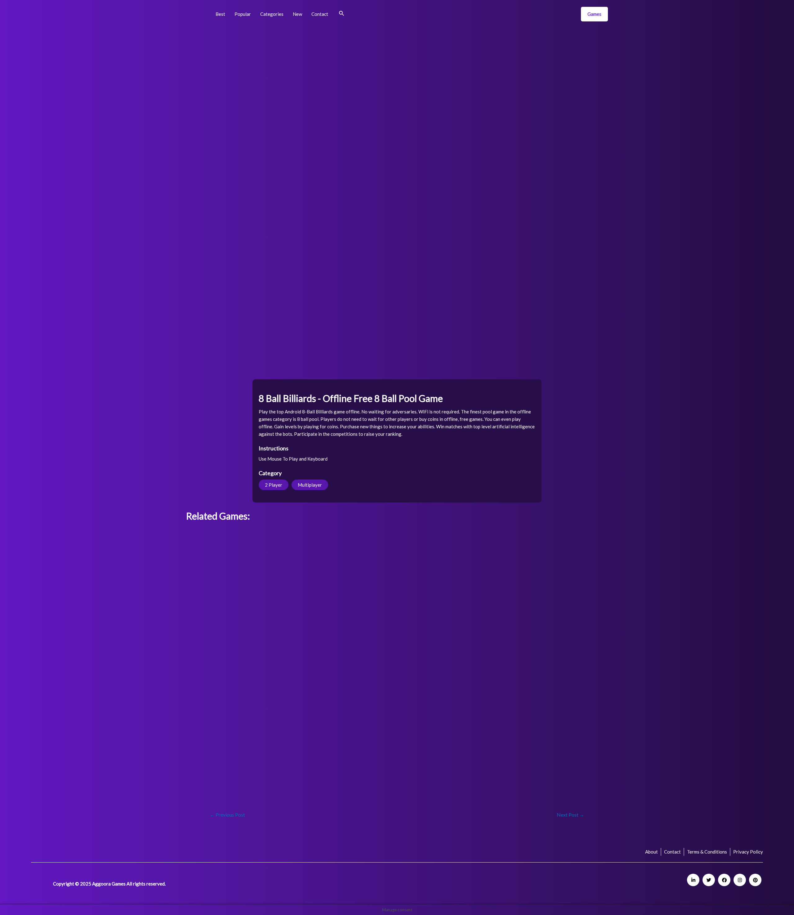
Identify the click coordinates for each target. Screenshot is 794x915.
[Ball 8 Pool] (318, 701)
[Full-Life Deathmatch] (476, 661)
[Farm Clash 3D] (423, 661)
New (297, 14)
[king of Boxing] (476, 542)
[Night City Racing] (581, 701)
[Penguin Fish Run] (529, 741)
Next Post (570, 815)
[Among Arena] (476, 621)
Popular (242, 14)
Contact (319, 14)
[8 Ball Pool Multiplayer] (265, 701)
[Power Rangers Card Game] (318, 582)
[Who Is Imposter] (529, 582)
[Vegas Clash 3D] (581, 582)
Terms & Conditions (707, 851)
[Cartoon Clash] (581, 661)
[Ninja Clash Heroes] (212, 701)
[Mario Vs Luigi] (212, 741)
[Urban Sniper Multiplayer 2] (529, 542)
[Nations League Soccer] (581, 542)
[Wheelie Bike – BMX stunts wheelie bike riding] (529, 621)
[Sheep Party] (476, 741)
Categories (271, 14)
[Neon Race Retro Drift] (318, 741)
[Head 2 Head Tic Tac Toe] (370, 582)
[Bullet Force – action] (212, 661)
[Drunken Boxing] (265, 661)
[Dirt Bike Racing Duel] (212, 780)
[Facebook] (724, 880)
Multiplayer (310, 485)
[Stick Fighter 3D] (529, 661)
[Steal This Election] (212, 542)
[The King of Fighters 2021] (318, 621)
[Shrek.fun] (423, 701)
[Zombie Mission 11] (370, 701)
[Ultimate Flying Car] (370, 542)
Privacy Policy (748, 851)
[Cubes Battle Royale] (581, 741)
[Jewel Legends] (423, 621)
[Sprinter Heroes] (370, 661)
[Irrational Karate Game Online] (265, 542)
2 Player (273, 485)
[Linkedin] (693, 880)
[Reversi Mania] (370, 741)
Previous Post (227, 815)
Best (220, 14)
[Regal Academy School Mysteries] (265, 582)
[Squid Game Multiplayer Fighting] (265, 621)
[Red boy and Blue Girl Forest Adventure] (476, 701)
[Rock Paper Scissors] (265, 741)
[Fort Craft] (212, 621)
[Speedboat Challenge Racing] (529, 701)
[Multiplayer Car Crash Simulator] (265, 780)
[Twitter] (709, 880)
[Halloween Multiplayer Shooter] (423, 741)
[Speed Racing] (423, 542)
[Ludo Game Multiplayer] (318, 542)
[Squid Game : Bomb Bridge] (476, 582)
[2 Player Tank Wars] (370, 621)
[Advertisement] (217, 127)
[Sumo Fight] (581, 621)
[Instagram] (740, 880)
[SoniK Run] (318, 661)
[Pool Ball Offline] (423, 582)
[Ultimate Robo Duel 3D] (212, 582)
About (651, 851)
